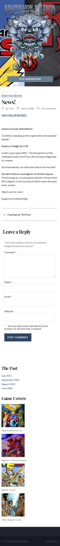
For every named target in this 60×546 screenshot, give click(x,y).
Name (8, 282)
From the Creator (12, 96)
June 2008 (7, 388)
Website (8, 311)
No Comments (48, 108)
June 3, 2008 (27, 108)
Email (4, 198)
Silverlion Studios (19, 541)
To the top (51, 541)
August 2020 (8, 384)
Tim (11, 108)
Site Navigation (30, 79)
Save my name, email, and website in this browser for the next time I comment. (26, 327)
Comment (10, 252)
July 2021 (7, 375)
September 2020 (10, 379)
